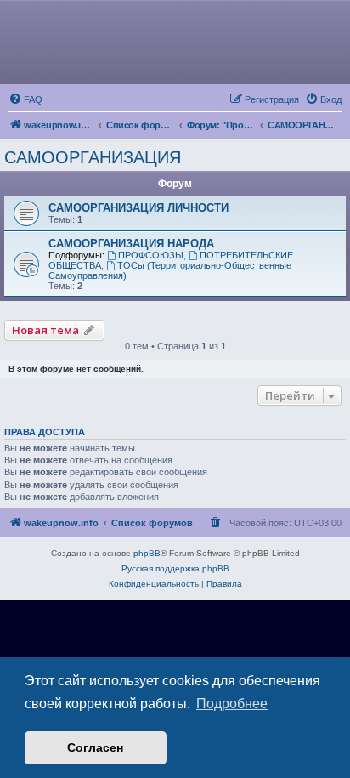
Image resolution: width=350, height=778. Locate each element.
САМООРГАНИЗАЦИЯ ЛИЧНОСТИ (138, 208)
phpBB (147, 553)
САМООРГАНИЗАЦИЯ (92, 157)
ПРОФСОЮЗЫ (150, 255)
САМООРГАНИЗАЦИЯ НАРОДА (131, 243)
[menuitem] (25, 99)
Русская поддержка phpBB (175, 568)
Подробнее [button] (232, 703)
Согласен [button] (95, 747)
